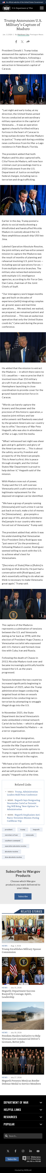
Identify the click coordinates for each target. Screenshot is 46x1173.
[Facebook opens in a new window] (15, 1151)
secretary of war (11, 835)
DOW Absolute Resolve (13, 857)
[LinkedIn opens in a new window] (30, 1151)
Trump (22, 829)
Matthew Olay (23, 34)
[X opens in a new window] (8, 1151)
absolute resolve (11, 851)
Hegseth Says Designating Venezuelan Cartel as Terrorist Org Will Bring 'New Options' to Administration (23, 805)
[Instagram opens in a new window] (23, 1151)
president (9, 829)
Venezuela (30, 835)
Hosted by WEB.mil (23, 1170)
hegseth (36, 829)
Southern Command (12, 841)
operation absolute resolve (15, 846)
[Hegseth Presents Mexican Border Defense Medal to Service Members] (23, 1066)
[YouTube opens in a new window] (38, 1151)
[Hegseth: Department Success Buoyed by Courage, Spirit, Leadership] (23, 977)
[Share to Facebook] (16, 42)
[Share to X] (22, 42)
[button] (42, 8)
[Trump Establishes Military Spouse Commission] (23, 934)
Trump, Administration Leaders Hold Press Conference (22, 793)
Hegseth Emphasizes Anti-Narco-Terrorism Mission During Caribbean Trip (23, 817)
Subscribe (23, 896)
